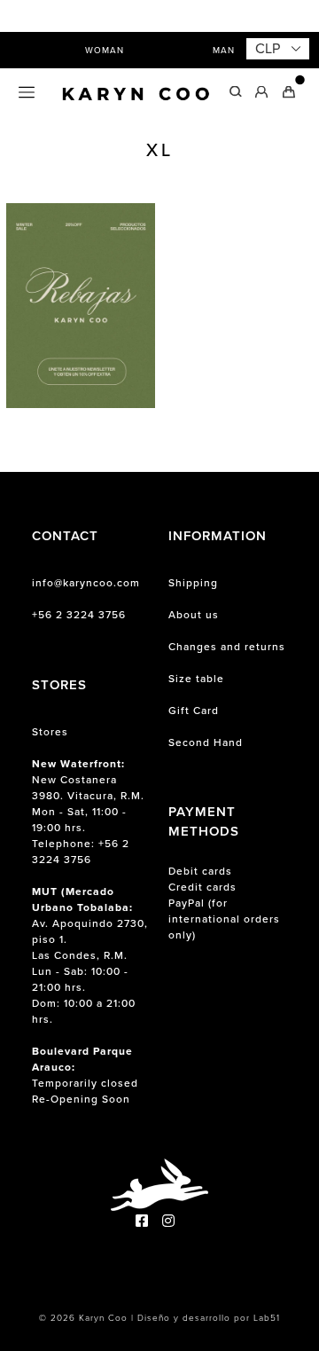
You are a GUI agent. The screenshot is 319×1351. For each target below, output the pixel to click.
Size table (196, 679)
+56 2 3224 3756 (79, 615)
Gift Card (193, 711)
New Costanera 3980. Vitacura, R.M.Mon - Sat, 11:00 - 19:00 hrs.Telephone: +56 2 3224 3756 (88, 812)
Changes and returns (226, 647)
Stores (50, 732)
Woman (104, 50)
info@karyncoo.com (86, 583)
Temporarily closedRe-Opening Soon (85, 1075)
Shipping (193, 583)
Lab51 (266, 1317)
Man (224, 50)
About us (193, 615)
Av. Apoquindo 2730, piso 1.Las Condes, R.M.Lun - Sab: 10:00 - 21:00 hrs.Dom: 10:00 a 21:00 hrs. (90, 955)
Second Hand (205, 742)
